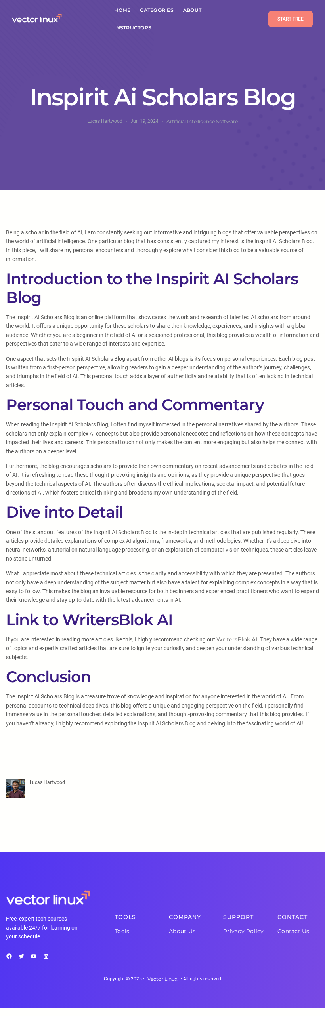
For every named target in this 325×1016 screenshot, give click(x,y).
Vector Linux (162, 979)
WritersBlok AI (236, 639)
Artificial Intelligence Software (202, 121)
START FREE (290, 19)
